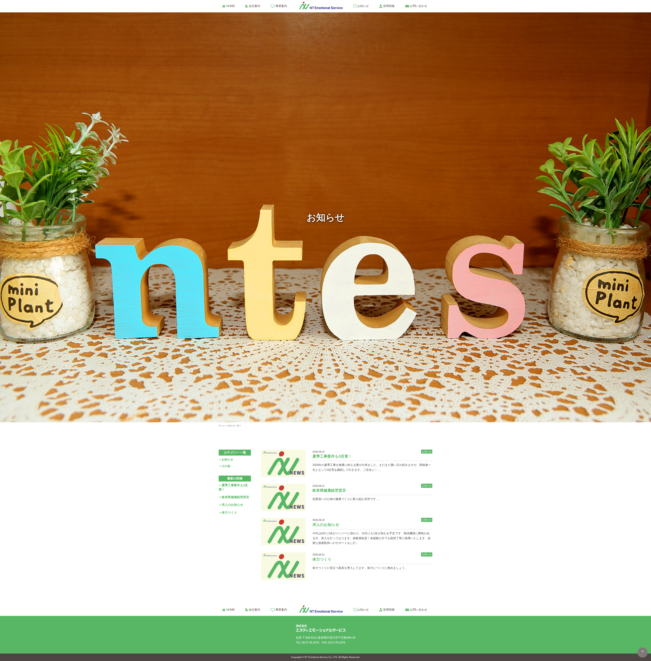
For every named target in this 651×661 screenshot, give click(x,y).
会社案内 (254, 6)
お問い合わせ (418, 6)
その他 (226, 466)
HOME (230, 6)
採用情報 (389, 6)
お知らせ (363, 6)
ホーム (222, 425)
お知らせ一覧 (233, 425)
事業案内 (281, 6)
